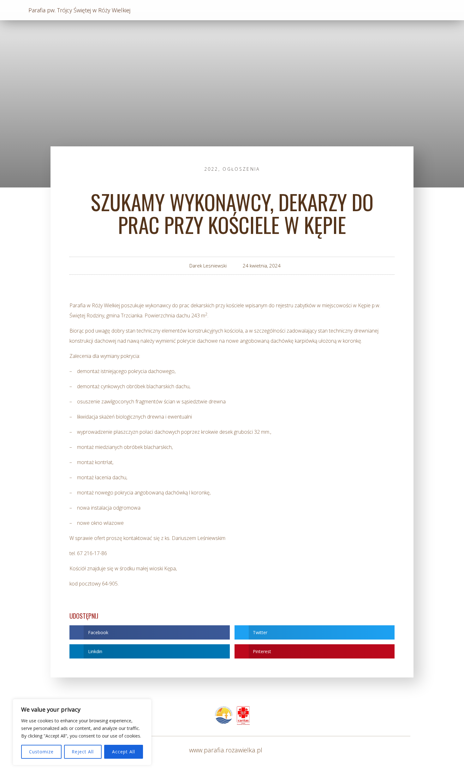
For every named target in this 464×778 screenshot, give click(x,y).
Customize (41, 752)
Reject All (83, 752)
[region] (82, 732)
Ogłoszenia (241, 169)
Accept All (123, 752)
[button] (149, 632)
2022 (211, 169)
